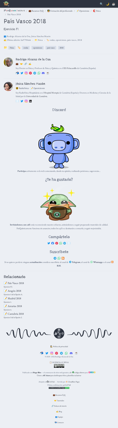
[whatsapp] (66, 353)
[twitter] (46, 353)
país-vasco (71, 40)
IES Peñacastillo (70, 68)
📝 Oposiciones (82, 10)
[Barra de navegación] (6, 4)
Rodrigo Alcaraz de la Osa (18, 36)
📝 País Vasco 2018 (14, 283)
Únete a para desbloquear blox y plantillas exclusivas (59, 375)
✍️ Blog (59, 411)
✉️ (69, 243)
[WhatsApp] (60, 243)
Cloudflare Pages (74, 382)
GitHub (52, 382)
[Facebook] (52, 243)
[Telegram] (64, 243)
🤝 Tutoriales (59, 400)
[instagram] (51, 353)
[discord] (71, 353)
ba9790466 (26, 40)
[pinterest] (56, 353)
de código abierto (77, 372)
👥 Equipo (59, 417)
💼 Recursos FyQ (36, 10)
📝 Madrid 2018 (12, 298)
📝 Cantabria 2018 (14, 313)
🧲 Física (97, 10)
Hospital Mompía (51, 92)
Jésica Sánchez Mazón (40, 36)
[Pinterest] (56, 243)
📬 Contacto (59, 422)
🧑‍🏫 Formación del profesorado (60, 10)
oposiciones (61, 40)
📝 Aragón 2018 (12, 290)
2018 (79, 40)
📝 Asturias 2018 (13, 306)
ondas (52, 40)
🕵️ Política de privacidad (59, 346)
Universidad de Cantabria (36, 96)
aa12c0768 (67, 385)
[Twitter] (48, 243)
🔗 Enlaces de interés (59, 406)
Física (40, 40)
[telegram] (61, 353)
